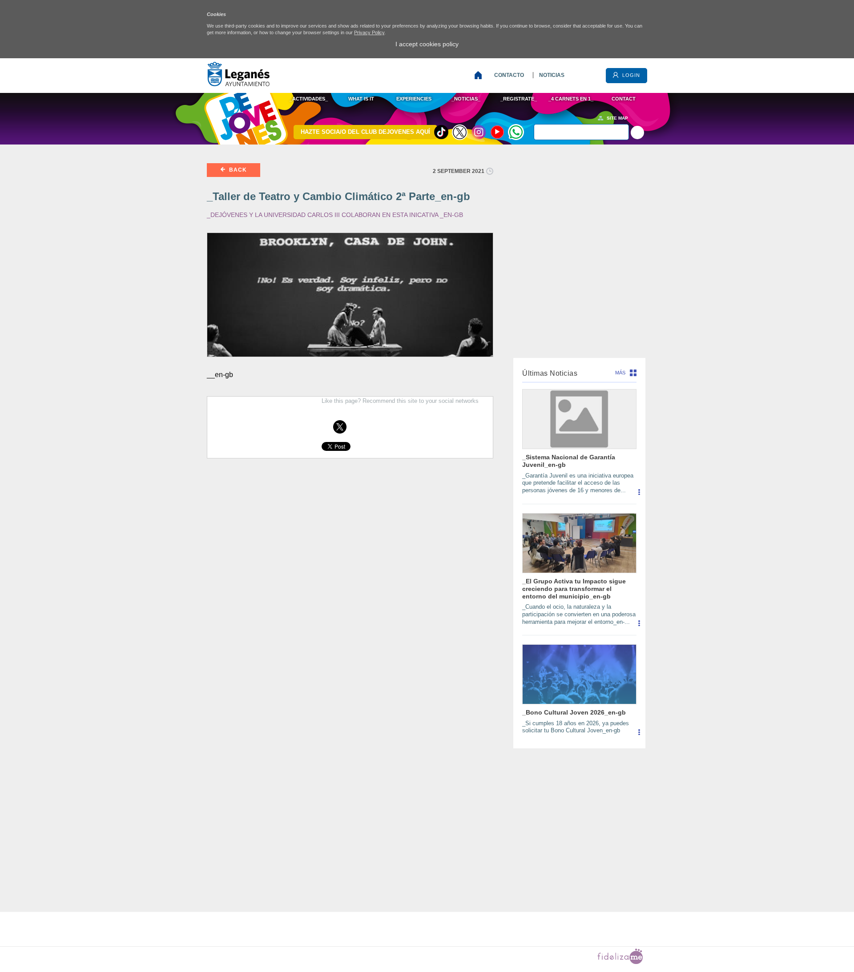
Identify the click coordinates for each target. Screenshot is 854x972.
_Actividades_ (309, 98)
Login (630, 75)
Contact (624, 98)
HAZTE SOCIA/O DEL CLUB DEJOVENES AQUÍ (365, 132)
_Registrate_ (518, 98)
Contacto (509, 75)
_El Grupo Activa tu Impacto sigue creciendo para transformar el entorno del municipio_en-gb (574, 589)
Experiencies (413, 98)
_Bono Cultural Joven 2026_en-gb (574, 712)
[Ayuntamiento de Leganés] (238, 84)
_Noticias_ (465, 98)
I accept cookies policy (427, 44)
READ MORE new (638, 495)
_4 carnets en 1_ (570, 98)
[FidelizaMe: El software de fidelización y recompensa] (620, 962)
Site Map (617, 118)
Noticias (551, 75)
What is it (361, 98)
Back (237, 170)
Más (620, 372)
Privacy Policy (369, 32)
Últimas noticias (549, 373)
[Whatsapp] (516, 132)
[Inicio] (480, 75)
